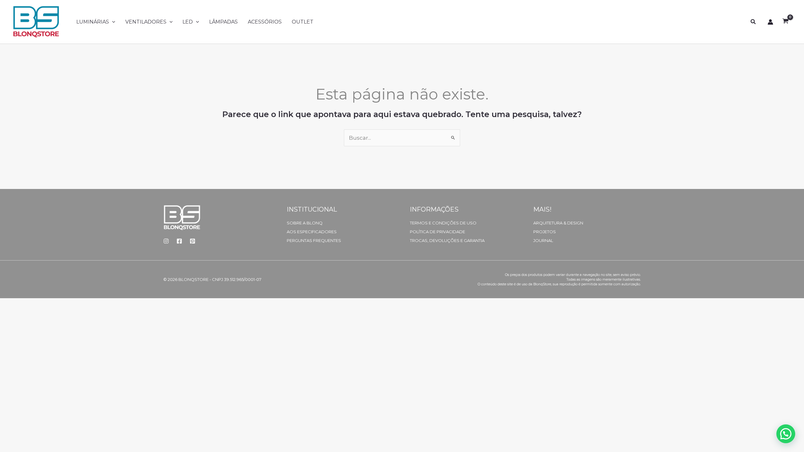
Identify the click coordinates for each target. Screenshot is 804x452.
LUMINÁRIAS (92, 22)
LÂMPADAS (223, 22)
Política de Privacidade (437, 231)
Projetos (544, 231)
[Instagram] (166, 241)
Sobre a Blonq (305, 222)
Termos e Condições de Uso (443, 222)
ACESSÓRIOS (265, 22)
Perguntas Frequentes (314, 240)
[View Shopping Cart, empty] (785, 22)
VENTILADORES (145, 22)
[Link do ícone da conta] (770, 22)
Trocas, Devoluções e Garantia (447, 240)
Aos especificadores (312, 231)
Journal (543, 240)
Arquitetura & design (558, 222)
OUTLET (302, 22)
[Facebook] (179, 241)
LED (187, 22)
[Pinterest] (192, 241)
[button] (112, 22)
